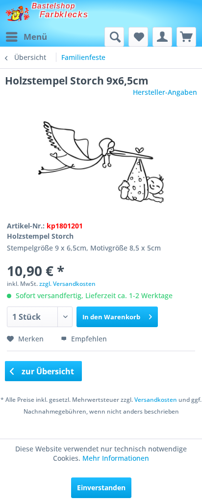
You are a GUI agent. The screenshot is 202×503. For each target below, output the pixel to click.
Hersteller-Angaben (165, 92)
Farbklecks (64, 14)
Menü (35, 36)
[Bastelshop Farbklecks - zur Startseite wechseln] (17, 13)
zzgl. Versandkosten (67, 283)
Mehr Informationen (115, 458)
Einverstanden (101, 487)
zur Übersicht (47, 371)
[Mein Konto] (162, 37)
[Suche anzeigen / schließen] (114, 37)
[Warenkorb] (186, 37)
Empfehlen (88, 338)
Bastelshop (53, 5)
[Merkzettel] (138, 37)
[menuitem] (26, 37)
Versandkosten (155, 399)
